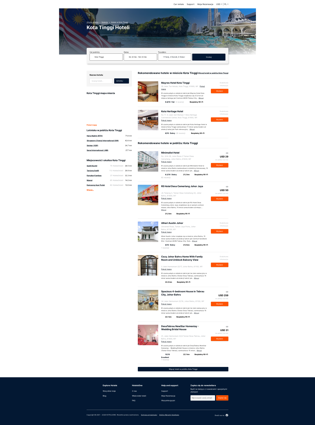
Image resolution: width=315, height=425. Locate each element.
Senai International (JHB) (97, 150)
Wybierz (219, 91)
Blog (104, 396)
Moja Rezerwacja (205, 4)
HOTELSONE (111, 415)
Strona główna (92, 22)
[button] (226, 4)
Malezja (105, 22)
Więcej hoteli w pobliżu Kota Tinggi (213, 73)
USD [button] (218, 4)
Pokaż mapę (92, 125)
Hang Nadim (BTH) (95, 136)
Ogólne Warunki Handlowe (169, 415)
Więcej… (90, 190)
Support (190, 4)
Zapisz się (222, 398)
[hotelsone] (102, 4)
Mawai (89, 180)
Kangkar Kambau (94, 175)
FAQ (133, 400)
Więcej (201, 98)
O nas (134, 391)
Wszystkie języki (168, 400)
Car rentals (179, 4)
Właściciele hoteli (139, 396)
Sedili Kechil (92, 166)
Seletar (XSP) (92, 145)
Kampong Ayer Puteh (96, 185)
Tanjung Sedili (93, 171)
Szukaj (209, 57)
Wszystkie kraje (109, 391)
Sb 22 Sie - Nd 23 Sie (138, 57)
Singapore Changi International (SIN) (103, 140)
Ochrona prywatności (149, 415)
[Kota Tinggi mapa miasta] (109, 109)
